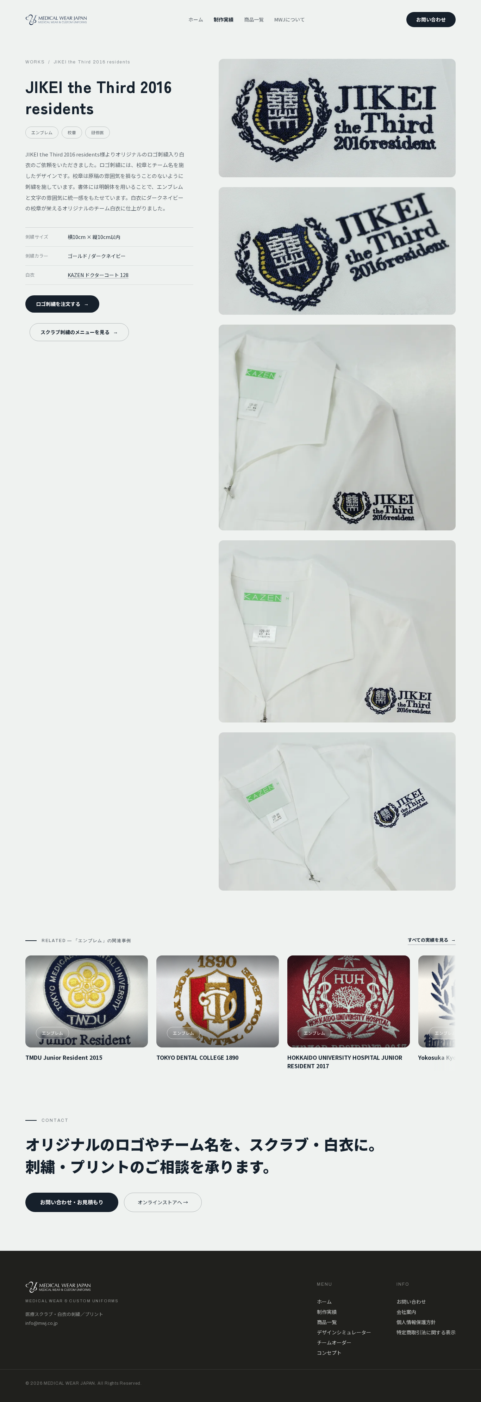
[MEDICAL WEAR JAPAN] (56, 19)
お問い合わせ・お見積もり (72, 1202)
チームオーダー (334, 1342)
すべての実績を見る (432, 939)
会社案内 (406, 1311)
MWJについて (289, 19)
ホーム (195, 19)
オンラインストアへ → (163, 1202)
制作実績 (223, 19)
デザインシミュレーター (344, 1332)
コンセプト (329, 1352)
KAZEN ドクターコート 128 (98, 274)
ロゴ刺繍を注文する (62, 303)
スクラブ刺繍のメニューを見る (79, 332)
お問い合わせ (431, 19)
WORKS (35, 62)
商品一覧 (254, 19)
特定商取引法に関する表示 (426, 1332)
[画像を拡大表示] (337, 118)
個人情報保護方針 (416, 1322)
